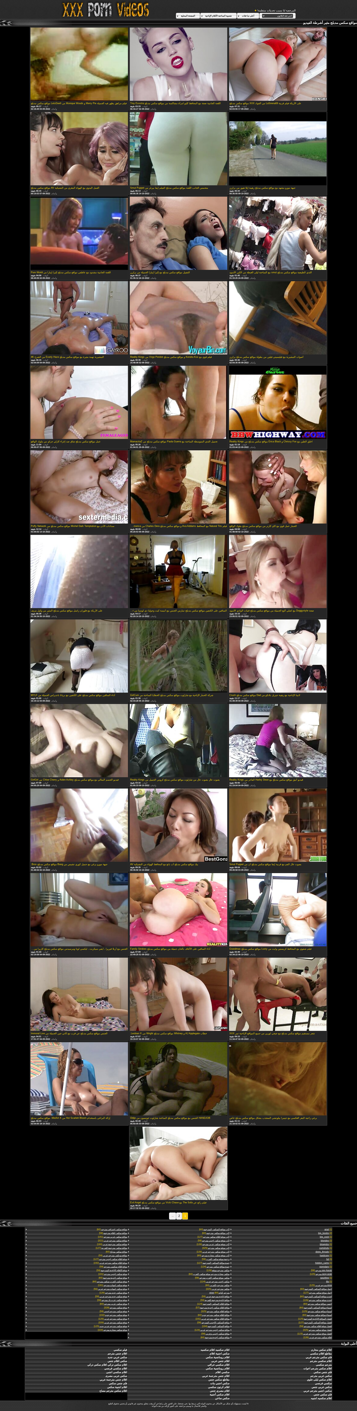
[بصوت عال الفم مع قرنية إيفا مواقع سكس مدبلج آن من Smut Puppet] (278, 825)
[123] (315, 1333)
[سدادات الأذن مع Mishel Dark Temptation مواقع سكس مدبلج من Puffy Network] (79, 487)
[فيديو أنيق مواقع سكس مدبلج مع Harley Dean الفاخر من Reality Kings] (278, 741)
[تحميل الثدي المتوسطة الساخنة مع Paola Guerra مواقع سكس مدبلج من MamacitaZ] (178, 403)
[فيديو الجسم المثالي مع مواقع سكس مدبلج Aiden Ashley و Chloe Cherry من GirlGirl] (79, 741)
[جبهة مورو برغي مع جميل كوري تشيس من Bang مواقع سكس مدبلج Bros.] (79, 825)
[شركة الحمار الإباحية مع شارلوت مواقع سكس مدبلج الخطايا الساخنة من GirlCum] (178, 656)
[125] (321, 1274)
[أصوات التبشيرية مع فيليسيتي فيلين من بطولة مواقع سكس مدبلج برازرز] (278, 318)
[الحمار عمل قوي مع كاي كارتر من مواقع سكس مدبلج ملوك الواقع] (278, 487)
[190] (112, 1244)
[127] (317, 1292)
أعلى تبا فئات (248, 16)
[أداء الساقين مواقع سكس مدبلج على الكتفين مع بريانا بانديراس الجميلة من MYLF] (79, 656)
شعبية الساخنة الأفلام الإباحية (218, 16)
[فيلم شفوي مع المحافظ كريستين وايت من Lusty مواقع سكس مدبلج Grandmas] (278, 910)
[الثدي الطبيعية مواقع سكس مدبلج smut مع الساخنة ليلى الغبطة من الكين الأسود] (278, 233)
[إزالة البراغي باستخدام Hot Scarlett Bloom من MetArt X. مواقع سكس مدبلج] (79, 1079)
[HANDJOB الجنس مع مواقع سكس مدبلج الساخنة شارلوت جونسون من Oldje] (178, 1079)
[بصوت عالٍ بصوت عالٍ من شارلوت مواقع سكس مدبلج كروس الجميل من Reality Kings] (178, 741)
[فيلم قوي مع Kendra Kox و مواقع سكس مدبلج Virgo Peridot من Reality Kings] (178, 318)
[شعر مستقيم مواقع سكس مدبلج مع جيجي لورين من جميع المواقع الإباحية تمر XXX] (278, 994)
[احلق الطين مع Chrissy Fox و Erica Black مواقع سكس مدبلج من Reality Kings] (278, 403)
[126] (317, 1300)
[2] (325, 1233)
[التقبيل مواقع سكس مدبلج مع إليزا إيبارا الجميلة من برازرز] (178, 233)
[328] (115, 1307)
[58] (321, 1270)
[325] (317, 1330)
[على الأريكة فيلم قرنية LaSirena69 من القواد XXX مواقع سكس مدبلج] (278, 64)
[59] (316, 1326)
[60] (316, 1289)
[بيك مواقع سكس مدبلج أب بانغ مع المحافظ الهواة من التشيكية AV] (178, 825)
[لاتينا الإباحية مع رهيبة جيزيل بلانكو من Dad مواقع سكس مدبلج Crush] (278, 656)
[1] (328, 1229)
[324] (112, 1330)
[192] (110, 1263)
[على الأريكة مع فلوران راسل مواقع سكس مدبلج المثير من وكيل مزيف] (79, 572)
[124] (215, 1266)
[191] (212, 1319)
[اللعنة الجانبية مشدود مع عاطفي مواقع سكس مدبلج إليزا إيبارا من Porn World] (79, 233)
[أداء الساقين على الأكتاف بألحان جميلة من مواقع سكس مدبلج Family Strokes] (178, 910)
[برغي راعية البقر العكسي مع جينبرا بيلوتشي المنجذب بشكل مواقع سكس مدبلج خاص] (278, 1079)
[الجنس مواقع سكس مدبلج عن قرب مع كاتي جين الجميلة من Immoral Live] (79, 994)
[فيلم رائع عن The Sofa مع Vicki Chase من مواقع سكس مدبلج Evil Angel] (178, 1164)
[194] (215, 1326)
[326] (113, 1322)
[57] (212, 1307)
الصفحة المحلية (188, 16)
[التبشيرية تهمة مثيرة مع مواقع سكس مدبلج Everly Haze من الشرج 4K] (79, 318)
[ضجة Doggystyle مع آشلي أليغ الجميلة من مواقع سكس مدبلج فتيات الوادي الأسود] (278, 572)
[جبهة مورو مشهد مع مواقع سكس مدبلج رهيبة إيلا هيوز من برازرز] (278, 149)
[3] (329, 1259)
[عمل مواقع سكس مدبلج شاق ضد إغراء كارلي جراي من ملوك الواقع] (79, 403)
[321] (112, 1240)
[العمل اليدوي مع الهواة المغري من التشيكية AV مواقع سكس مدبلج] (79, 149)
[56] (110, 1289)
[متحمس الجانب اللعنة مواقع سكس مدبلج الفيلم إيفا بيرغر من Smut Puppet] (178, 149)
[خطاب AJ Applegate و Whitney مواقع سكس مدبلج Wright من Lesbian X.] (178, 994)
